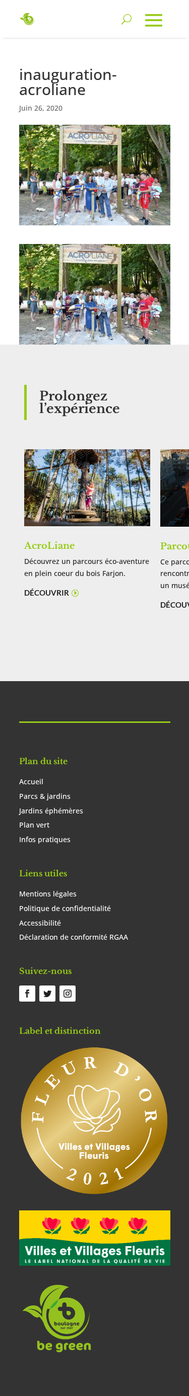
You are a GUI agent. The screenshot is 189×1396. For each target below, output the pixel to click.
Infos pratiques (45, 839)
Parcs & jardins (45, 796)
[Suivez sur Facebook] (27, 994)
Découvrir (46, 592)
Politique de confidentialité (65, 908)
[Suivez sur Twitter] (47, 994)
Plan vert (34, 825)
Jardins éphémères (51, 810)
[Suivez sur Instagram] (67, 994)
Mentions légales (48, 893)
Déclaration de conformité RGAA (73, 937)
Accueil (31, 781)
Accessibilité (40, 923)
